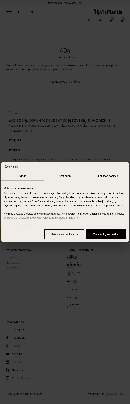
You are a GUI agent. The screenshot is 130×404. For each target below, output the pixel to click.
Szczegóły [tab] (65, 175)
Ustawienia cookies (62, 234)
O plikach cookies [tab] (107, 175)
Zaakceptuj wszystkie (105, 234)
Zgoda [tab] (22, 175)
